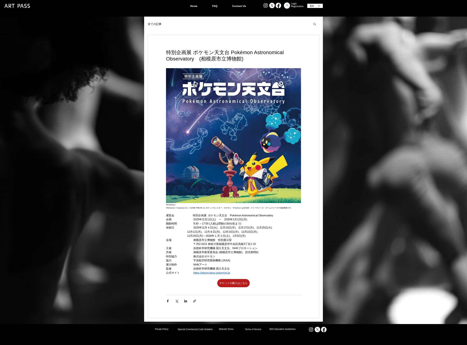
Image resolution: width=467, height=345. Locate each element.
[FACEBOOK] (278, 5)
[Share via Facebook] (167, 301)
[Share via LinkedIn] (185, 301)
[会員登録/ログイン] (287, 5)
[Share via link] (194, 301)
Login (294, 3)
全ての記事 (154, 24)
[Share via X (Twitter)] (176, 301)
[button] (314, 23)
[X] (272, 5)
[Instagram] (265, 5)
